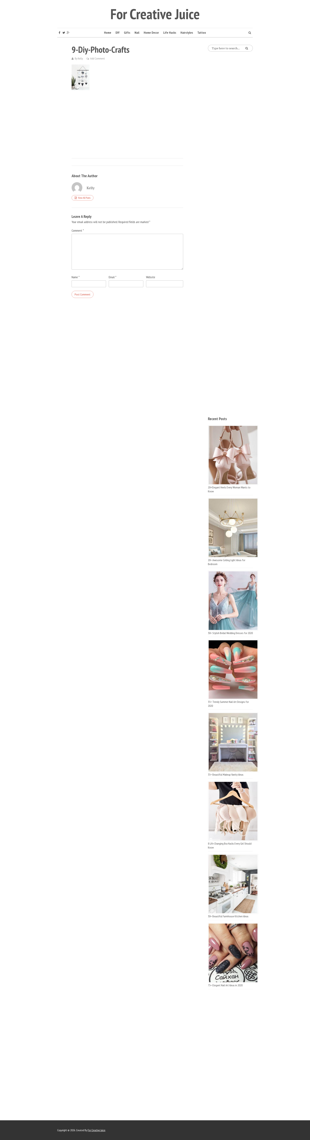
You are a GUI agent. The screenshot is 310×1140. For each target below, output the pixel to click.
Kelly (80, 58)
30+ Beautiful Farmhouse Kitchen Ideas (228, 916)
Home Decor (151, 32)
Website (150, 277)
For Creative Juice (155, 14)
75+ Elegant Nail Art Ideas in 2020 (225, 985)
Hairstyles (186, 32)
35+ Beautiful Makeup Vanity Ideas (225, 774)
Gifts (127, 32)
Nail (137, 32)
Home (107, 32)
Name (75, 277)
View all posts (84, 197)
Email (112, 277)
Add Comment (97, 58)
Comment (78, 230)
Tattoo (201, 32)
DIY (118, 32)
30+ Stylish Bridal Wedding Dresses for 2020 (230, 633)
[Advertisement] (127, 120)
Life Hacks (169, 32)
